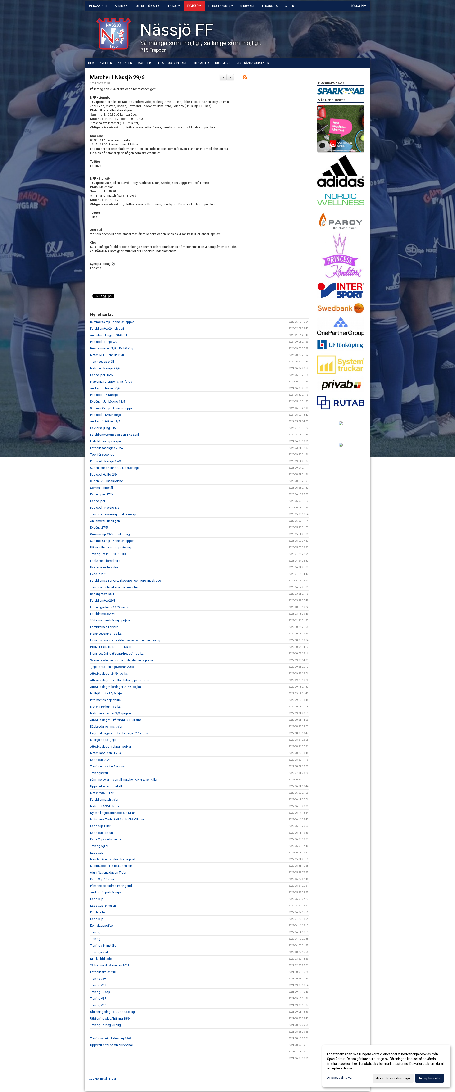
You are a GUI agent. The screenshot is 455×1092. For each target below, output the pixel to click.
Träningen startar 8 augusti (108, 766)
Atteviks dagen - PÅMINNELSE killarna (115, 720)
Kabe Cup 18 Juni (102, 879)
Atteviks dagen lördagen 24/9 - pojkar (116, 687)
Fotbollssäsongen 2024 (106, 448)
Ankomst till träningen (105, 521)
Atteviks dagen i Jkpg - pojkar (110, 746)
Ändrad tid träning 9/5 (105, 421)
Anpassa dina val (339, 1077)
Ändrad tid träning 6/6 (105, 388)
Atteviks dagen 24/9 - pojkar (109, 673)
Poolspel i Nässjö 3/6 (104, 507)
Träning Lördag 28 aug (105, 1025)
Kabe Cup (96, 852)
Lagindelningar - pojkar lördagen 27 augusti (120, 733)
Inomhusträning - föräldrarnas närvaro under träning (125, 640)
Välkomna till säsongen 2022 (109, 965)
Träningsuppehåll (102, 361)
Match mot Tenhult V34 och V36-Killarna (117, 819)
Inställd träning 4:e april (106, 441)
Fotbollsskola (219, 6)
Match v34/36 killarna (104, 806)
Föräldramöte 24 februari (107, 328)
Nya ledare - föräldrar (104, 567)
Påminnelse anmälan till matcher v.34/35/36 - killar (123, 779)
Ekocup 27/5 (98, 574)
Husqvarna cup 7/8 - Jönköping (111, 348)
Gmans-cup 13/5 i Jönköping (110, 534)
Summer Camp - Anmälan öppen (112, 322)
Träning (95, 932)
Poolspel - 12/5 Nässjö (105, 415)
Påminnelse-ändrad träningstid (111, 886)
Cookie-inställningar (102, 1078)
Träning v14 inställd (103, 945)
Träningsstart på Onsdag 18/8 (110, 1038)
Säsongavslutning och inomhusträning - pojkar (122, 660)
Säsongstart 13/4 (102, 594)
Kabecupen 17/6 (101, 494)
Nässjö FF (100, 6)
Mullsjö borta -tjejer (103, 740)
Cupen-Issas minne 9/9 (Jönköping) (114, 468)
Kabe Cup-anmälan (103, 905)
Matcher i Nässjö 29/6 (117, 77)
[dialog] (386, 1066)
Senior (120, 6)
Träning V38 (98, 985)
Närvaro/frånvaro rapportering (110, 547)
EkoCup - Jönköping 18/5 (107, 401)
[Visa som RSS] (245, 77)
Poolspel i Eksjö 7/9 (103, 342)
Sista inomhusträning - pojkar (110, 620)
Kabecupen (98, 501)
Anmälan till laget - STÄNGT (108, 335)
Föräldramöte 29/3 (102, 600)
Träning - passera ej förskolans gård (115, 514)
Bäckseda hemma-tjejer (106, 726)
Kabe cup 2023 (100, 759)
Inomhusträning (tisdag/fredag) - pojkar (117, 653)
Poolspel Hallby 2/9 (103, 474)
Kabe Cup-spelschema (105, 839)
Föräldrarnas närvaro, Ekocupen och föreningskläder (126, 580)
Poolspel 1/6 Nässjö (104, 395)
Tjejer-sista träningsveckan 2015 (112, 667)
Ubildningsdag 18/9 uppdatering (112, 1012)
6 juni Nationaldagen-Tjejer (108, 872)
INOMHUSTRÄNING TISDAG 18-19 (113, 647)
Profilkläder (97, 912)
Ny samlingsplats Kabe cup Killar (112, 813)
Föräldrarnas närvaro (104, 627)
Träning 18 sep (100, 992)
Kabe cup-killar (100, 826)
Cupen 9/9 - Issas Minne (106, 481)
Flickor (172, 6)
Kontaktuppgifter (102, 925)
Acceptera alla (429, 1078)
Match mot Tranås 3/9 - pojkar (110, 713)
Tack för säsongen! (103, 454)
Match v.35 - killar (101, 793)
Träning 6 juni (99, 846)
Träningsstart (99, 773)
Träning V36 (98, 1005)
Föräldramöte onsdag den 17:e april (114, 434)
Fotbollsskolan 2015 (104, 972)
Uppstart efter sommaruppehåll (111, 1045)
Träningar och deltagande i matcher (114, 587)
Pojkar (193, 6)
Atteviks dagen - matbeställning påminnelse (120, 680)
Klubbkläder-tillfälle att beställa (111, 866)
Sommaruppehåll (102, 487)
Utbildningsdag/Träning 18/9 (110, 1018)
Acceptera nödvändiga (393, 1078)
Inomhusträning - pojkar (106, 633)
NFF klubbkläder (101, 959)
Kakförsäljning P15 (103, 428)
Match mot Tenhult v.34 (105, 753)
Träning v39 (98, 978)
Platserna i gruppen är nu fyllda (111, 381)
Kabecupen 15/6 (101, 375)
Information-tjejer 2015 (105, 700)
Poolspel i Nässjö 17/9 (105, 461)
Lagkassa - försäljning (105, 560)
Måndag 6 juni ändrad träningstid (112, 859)
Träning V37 (98, 998)
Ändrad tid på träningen (106, 892)
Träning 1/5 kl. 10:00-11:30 (108, 554)
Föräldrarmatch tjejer (104, 799)
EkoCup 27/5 (99, 527)
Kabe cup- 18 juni (102, 832)
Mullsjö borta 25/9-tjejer (106, 693)
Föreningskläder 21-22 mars (109, 607)
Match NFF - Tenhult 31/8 (107, 355)
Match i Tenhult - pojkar (106, 706)
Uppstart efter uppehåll (106, 786)
